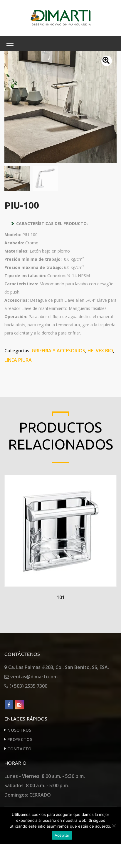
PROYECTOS (19, 739)
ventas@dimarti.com (33, 676)
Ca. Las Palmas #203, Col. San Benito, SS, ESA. (58, 667)
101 (61, 597)
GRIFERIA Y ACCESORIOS (58, 350)
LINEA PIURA (18, 360)
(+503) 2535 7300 (27, 686)
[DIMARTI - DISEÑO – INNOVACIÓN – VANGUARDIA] (60, 17)
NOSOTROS (19, 730)
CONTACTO (19, 749)
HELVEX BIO (100, 350)
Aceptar (62, 835)
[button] (106, 61)
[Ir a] (9, 704)
